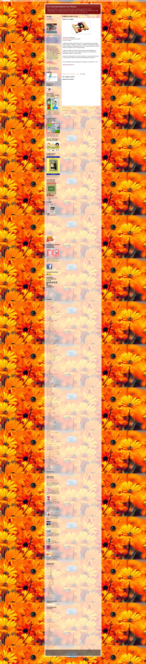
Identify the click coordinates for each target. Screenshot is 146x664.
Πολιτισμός (48, 402)
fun (47, 466)
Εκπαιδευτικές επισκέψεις (51, 341)
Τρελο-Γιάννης (49, 642)
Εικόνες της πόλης (49, 329)
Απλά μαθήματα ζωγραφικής (51, 312)
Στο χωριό (48, 414)
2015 (49, 571)
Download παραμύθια (50, 463)
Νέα (47, 382)
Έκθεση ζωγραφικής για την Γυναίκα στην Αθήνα (55, 546)
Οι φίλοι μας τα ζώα (49, 386)
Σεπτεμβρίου (49, 582)
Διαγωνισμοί (48, 321)
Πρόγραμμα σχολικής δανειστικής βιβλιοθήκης (55, 488)
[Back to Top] (145, 661)
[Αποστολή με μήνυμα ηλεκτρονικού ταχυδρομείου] (80, 74)
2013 (49, 574)
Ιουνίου (48, 587)
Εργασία (47, 351)
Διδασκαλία (48, 325)
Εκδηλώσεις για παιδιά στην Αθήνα (52, 332)
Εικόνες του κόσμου (50, 331)
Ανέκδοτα (48, 309)
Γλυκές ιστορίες (49, 618)
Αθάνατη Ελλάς (49, 302)
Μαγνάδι (48, 628)
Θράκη (47, 362)
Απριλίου (49, 590)
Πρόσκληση (48, 405)
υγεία (47, 435)
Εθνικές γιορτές (49, 328)
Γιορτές (47, 316)
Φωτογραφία (48, 440)
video (47, 468)
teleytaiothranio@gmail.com (51, 35)
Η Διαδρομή (48, 623)
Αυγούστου (49, 584)
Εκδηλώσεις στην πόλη (50, 334)
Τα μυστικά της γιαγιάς (50, 425)
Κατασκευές (48, 366)
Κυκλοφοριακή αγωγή (50, 370)
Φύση (47, 439)
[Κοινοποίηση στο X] (82, 74)
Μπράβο (48, 380)
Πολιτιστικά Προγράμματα (51, 403)
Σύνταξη (47, 420)
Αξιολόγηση (48, 310)
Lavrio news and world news (51, 611)
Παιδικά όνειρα (49, 634)
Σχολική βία (48, 424)
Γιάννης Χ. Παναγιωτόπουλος (51, 21)
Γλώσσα (47, 317)
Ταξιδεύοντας (48, 429)
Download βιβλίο (49, 460)
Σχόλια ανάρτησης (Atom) (71, 110)
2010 (49, 596)
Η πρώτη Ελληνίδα (49, 356)
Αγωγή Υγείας (48, 301)
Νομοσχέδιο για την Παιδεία (51, 384)
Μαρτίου (49, 591)
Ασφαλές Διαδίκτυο (49, 313)
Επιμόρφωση (48, 344)
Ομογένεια (48, 390)
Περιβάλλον (48, 398)
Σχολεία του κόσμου (50, 421)
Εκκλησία (48, 337)
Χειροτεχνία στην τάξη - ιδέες (51, 451)
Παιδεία (47, 391)
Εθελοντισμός (48, 327)
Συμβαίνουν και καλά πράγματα (52, 416)
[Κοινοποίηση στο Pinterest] (84, 74)
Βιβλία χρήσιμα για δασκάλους (51, 314)
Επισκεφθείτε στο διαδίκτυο (51, 345)
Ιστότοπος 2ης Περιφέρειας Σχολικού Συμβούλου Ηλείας (53, 627)
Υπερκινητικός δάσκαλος (50, 645)
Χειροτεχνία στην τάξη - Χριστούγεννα (50, 456)
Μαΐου (48, 588)
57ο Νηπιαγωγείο (49, 610)
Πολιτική (47, 401)
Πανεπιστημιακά (49, 394)
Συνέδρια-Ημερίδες (49, 418)
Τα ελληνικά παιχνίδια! (51, 506)
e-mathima (48, 614)
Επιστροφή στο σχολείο (50, 349)
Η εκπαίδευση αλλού (50, 355)
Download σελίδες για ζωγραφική (52, 464)
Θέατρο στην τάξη (49, 360)
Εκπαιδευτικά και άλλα (50, 622)
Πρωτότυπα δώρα (49, 409)
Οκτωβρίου (49, 581)
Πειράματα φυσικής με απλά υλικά (52, 635)
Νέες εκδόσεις (48, 383)
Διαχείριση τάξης (49, 324)
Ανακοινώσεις (48, 306)
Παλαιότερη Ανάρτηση (94, 107)
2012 (49, 575)
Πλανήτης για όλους (50, 636)
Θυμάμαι (48, 363)
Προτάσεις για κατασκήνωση (51, 406)
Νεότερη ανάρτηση (67, 107)
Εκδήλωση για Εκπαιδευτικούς (51, 336)
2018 (49, 566)
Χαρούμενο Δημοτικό (50, 647)
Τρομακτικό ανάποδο (50, 643)
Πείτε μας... (48, 397)
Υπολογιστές (48, 436)
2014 (49, 572)
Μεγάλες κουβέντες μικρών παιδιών (52, 374)
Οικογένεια (48, 387)
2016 (49, 569)
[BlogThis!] (81, 74)
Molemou (48, 613)
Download (48, 459)
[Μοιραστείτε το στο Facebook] (83, 74)
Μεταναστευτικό (49, 376)
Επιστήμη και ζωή (49, 347)
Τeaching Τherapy (49, 639)
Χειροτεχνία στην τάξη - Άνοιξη (51, 446)
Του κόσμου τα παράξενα (51, 432)
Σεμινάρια (48, 410)
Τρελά (47, 433)
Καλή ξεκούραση (54, 521)
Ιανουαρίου (49, 594)
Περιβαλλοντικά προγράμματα (51, 399)
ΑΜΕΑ (47, 305)
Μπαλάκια (48, 631)
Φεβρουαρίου (49, 593)
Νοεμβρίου (49, 579)
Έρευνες (48, 352)
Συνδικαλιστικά (49, 417)
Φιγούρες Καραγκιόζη (50, 646)
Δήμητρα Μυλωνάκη (50, 19)
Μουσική (48, 379)
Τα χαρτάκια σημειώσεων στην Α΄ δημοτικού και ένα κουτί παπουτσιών (55, 554)
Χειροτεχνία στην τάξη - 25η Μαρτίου (53, 442)
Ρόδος (47, 638)
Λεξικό (47, 371)
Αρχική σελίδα (80, 107)
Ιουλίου (48, 585)
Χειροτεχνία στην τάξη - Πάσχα (51, 454)
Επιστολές (48, 348)
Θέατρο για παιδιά (49, 359)
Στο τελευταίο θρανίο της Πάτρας (61, 7)
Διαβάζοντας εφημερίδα (50, 320)
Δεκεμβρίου (49, 578)
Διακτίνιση (48, 619)
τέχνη (47, 431)
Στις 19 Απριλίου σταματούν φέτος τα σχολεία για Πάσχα (54, 530)
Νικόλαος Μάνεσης (49, 632)
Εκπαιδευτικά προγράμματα (51, 340)
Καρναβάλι (48, 364)
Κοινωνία (48, 367)
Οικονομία (48, 388)
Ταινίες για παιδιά (49, 428)
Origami (47, 467)
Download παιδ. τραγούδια (51, 462)
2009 (49, 598)
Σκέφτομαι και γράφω (50, 412)
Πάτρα (47, 395)
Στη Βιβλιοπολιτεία (49, 413)
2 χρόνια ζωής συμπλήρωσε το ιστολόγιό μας (54, 497)
